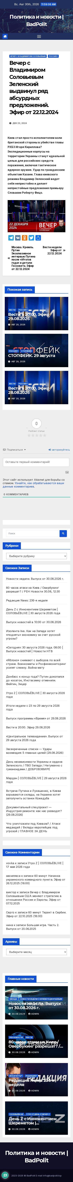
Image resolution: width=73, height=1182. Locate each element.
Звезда (13, 999)
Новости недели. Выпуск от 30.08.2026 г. (35, 578)
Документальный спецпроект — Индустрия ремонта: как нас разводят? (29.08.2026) (34, 811)
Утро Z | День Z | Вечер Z (38, 1114)
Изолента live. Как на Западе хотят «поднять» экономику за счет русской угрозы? (33, 634)
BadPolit (31, 1175)
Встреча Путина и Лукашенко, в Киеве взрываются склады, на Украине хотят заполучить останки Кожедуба (33, 794)
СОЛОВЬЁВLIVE (16, 1114)
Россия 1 (53, 56)
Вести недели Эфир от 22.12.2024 (52, 250)
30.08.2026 (19, 1014)
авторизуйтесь (60, 449)
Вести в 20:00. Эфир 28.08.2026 (28, 390)
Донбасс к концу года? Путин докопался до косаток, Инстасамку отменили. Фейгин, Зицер (35, 680)
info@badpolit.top (52, 1175)
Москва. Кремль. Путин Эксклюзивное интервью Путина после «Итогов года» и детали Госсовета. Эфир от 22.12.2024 (23, 258)
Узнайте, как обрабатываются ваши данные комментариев (33, 484)
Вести (12, 310)
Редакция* (31, 1076)
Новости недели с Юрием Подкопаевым (41, 999)
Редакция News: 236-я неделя (27, 600)
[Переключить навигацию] (39, 36)
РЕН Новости (16, 1037)
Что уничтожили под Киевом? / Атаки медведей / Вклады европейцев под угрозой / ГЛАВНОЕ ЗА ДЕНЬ (33, 827)
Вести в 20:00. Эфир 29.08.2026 (28, 316)
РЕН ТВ (29, 1037)
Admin (35, 1014)
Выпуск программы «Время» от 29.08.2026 (36, 718)
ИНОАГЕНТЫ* (16, 1076)
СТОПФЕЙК (26, 351)
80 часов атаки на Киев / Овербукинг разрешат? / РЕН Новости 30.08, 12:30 (34, 1046)
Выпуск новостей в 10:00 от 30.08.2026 (33, 622)
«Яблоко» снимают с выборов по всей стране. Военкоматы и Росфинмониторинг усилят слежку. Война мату (36, 663)
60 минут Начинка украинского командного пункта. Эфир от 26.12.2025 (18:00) (36, 879)
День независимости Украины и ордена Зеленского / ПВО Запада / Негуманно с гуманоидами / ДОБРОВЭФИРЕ (34, 765)
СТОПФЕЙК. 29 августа (31, 355)
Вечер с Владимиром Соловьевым (28, 56)
